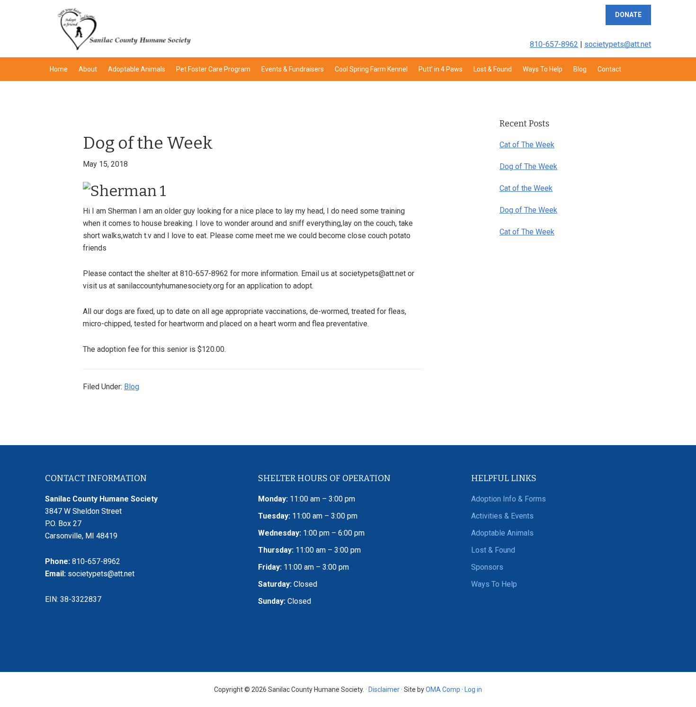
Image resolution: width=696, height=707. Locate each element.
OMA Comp (443, 689)
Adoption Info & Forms (508, 498)
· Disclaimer (383, 689)
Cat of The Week (527, 144)
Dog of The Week (528, 166)
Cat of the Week (526, 188)
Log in (473, 689)
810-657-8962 (554, 44)
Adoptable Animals (502, 532)
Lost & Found (493, 550)
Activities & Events (502, 515)
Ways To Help (494, 584)
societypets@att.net (617, 44)
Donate (628, 14)
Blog (131, 386)
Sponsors (487, 567)
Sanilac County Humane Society (123, 29)
